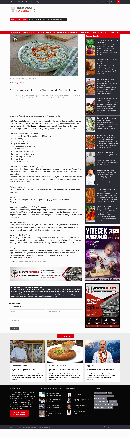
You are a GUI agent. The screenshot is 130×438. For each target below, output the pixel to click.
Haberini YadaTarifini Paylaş (19, 413)
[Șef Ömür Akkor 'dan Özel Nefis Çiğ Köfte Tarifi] (90, 195)
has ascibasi (112, 401)
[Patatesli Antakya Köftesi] (90, 141)
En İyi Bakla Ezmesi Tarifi (105, 153)
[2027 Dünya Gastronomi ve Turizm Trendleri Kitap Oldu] (42, 394)
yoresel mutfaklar (34, 262)
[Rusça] (102, 2)
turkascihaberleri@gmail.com (35, 2)
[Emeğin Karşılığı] (69, 395)
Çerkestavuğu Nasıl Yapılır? (106, 170)
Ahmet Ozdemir (98, 393)
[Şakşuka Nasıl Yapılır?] (90, 214)
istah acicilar (43, 262)
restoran (110, 407)
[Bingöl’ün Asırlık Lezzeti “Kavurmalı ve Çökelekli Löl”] (42, 406)
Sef (106, 393)
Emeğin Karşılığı (78, 394)
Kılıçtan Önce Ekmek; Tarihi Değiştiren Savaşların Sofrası (46, 21)
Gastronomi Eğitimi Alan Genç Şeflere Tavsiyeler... (82, 400)
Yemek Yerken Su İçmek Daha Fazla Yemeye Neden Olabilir (53, 413)
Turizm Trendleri (109, 396)
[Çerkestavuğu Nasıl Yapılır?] (90, 177)
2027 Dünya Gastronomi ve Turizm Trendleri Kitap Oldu (53, 394)
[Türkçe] (92, 2)
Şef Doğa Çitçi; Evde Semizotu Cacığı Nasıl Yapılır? (106, 119)
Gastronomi (111, 404)
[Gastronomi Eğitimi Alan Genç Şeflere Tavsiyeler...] (69, 400)
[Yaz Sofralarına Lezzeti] (10, 82)
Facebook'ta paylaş (15, 303)
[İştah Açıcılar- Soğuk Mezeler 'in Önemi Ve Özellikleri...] (90, 105)
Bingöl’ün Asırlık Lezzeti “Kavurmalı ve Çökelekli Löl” (54, 406)
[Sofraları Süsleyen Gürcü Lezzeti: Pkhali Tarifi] (90, 47)
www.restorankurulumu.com (33, 427)
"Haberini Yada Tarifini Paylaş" (71, 289)
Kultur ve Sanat (98, 396)
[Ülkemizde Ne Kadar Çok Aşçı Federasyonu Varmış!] (69, 406)
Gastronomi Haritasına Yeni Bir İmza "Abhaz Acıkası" (106, 61)
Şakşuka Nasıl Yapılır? (104, 207)
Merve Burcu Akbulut (100, 407)
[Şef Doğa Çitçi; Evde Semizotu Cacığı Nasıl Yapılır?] (90, 124)
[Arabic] (107, 2)
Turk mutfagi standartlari (101, 401)
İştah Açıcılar (22, 20)
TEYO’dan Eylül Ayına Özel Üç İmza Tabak (53, 400)
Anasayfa (14, 20)
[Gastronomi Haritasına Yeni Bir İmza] (90, 67)
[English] (97, 2)
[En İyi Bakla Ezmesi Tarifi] (90, 159)
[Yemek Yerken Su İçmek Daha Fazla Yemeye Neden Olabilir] (42, 413)
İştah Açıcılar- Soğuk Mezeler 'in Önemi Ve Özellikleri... (107, 99)
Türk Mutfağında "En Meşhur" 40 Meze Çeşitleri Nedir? (107, 80)
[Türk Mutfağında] (90, 86)
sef (105, 404)
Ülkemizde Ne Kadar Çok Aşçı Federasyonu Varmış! (82, 406)
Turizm (110, 393)
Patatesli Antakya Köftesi (105, 135)
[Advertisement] (42, 106)
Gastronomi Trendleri (100, 399)
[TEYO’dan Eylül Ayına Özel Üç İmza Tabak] (42, 400)
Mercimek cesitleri (23, 262)
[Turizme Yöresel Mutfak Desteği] (69, 412)
